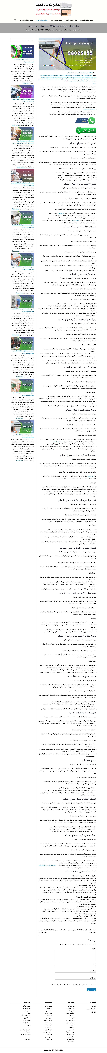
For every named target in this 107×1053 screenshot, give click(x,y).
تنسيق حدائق (48, 1037)
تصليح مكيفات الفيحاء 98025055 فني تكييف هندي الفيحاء (23, 61)
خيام (29, 1037)
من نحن (94, 1012)
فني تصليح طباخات (58, 441)
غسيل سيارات (26, 1020)
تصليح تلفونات (26, 1011)
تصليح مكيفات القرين (41, 20)
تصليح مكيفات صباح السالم (86, 75)
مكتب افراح (49, 1011)
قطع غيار (28, 1039)
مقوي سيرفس (70, 1020)
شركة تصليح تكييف (77, 77)
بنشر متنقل (71, 1011)
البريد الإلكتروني (92, 970)
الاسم (94, 963)
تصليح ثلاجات (42, 865)
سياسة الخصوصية (91, 1009)
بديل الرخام (49, 1039)
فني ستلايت (71, 1006)
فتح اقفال (71, 1015)
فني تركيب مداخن (25, 1015)
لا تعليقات (94, 83)
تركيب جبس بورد (47, 1032)
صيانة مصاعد (70, 1039)
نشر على (83, 72)
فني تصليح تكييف (46, 77)
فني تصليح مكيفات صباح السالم (79, 78)
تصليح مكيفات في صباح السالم (73, 75)
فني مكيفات (61, 213)
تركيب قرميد (27, 1032)
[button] (79, 20)
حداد (29, 1013)
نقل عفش (71, 1027)
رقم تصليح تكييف (48, 75)
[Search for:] (22, 40)
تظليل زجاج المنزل (25, 1029)
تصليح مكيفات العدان (89, 109)
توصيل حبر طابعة (25, 1034)
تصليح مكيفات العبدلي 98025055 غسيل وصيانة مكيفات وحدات (23, 226)
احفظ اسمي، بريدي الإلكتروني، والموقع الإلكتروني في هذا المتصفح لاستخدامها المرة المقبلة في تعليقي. (72, 984)
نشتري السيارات (47, 1020)
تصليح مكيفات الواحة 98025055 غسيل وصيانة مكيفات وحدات (23, 352)
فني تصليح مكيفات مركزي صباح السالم (52, 78)
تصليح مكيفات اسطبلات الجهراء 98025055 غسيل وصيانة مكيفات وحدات (23, 142)
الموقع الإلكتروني (92, 977)
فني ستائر (49, 1034)
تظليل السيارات (48, 1029)
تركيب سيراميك (70, 1032)
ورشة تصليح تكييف (68, 80)
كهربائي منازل (70, 1022)
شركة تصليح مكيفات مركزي (66, 77)
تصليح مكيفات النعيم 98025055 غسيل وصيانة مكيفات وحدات (23, 394)
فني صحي (71, 1018)
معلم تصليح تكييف (76, 80)
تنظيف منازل (48, 1006)
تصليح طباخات (48, 1027)
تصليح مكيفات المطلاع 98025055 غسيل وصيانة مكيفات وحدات (22, 310)
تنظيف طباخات (48, 1025)
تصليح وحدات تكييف (62, 75)
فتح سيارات (71, 1029)
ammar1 (90, 72)
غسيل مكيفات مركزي (55, 77)
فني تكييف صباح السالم (85, 80)
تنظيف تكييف (55, 75)
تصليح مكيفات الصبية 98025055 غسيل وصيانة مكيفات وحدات (23, 268)
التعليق (94, 948)
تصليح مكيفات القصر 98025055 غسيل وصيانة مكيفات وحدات (23, 436)
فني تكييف (90, 476)
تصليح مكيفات (26, 1022)
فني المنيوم (27, 1018)
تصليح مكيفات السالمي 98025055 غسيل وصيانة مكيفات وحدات (22, 184)
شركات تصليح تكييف (86, 77)
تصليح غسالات (51, 865)
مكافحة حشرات (69, 1013)
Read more (26, 83)
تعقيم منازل (49, 1018)
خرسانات (49, 1008)
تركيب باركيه (70, 1034)
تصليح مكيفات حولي (56, 20)
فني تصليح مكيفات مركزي (66, 78)
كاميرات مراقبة (70, 1025)
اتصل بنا (94, 1006)
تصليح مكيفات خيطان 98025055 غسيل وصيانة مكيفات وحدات (23, 100)
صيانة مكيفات (70, 72)
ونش (29, 1025)
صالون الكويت (48, 1013)
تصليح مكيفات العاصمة (86, 20)
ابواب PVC (71, 1041)
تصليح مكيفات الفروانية (26, 20)
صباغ (29, 1027)
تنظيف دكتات (48, 1022)
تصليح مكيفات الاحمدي (71, 20)
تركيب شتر (71, 1037)
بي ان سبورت (70, 1008)
